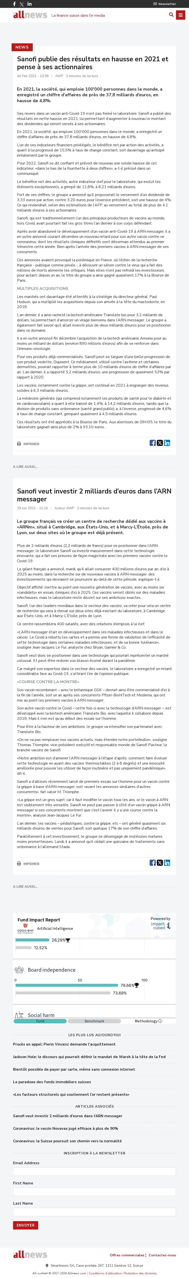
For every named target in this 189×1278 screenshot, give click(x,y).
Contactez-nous (162, 1255)
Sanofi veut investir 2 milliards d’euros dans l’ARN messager (67, 1116)
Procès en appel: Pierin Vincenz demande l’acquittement (64, 1044)
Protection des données (140, 1273)
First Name (23, 1183)
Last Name (23, 1203)
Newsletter (167, 4)
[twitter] (160, 442)
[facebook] (153, 442)
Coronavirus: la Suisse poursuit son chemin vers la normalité (67, 1141)
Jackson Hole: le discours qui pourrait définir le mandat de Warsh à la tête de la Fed (89, 1057)
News (22, 47)
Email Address (26, 1163)
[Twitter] (22, 4)
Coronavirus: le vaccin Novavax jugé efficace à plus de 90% (65, 1128)
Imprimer (31, 444)
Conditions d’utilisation (105, 1273)
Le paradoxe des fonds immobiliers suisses (52, 1082)
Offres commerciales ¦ (128, 1255)
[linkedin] (167, 442)
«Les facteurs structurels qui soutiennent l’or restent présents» (71, 1094)
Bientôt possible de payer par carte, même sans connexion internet (74, 1069)
